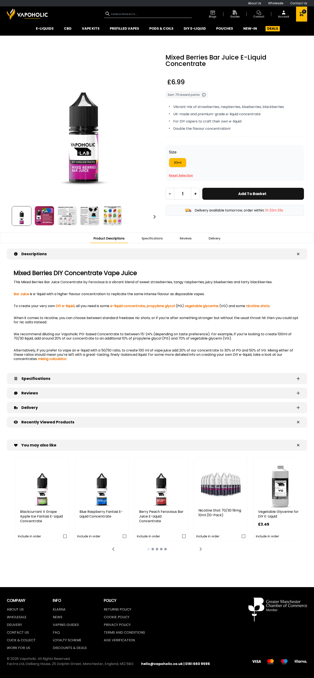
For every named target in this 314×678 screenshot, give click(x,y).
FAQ (56, 632)
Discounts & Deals (70, 647)
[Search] (108, 13)
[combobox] (148, 14)
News (57, 617)
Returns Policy (117, 609)
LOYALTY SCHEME (67, 640)
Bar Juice (21, 294)
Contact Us (298, 3)
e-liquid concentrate (127, 305)
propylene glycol (160, 305)
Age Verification (119, 640)
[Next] (154, 216)
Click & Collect (21, 640)
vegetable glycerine (201, 305)
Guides (235, 16)
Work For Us (18, 647)
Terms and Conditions (124, 632)
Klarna (59, 609)
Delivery (14, 624)
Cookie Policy (116, 617)
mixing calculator (52, 358)
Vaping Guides (66, 624)
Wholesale (275, 3)
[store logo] (27, 14)
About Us (254, 3)
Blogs (212, 16)
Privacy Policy (117, 624)
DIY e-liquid (64, 305)
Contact (258, 16)
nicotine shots (257, 305)
